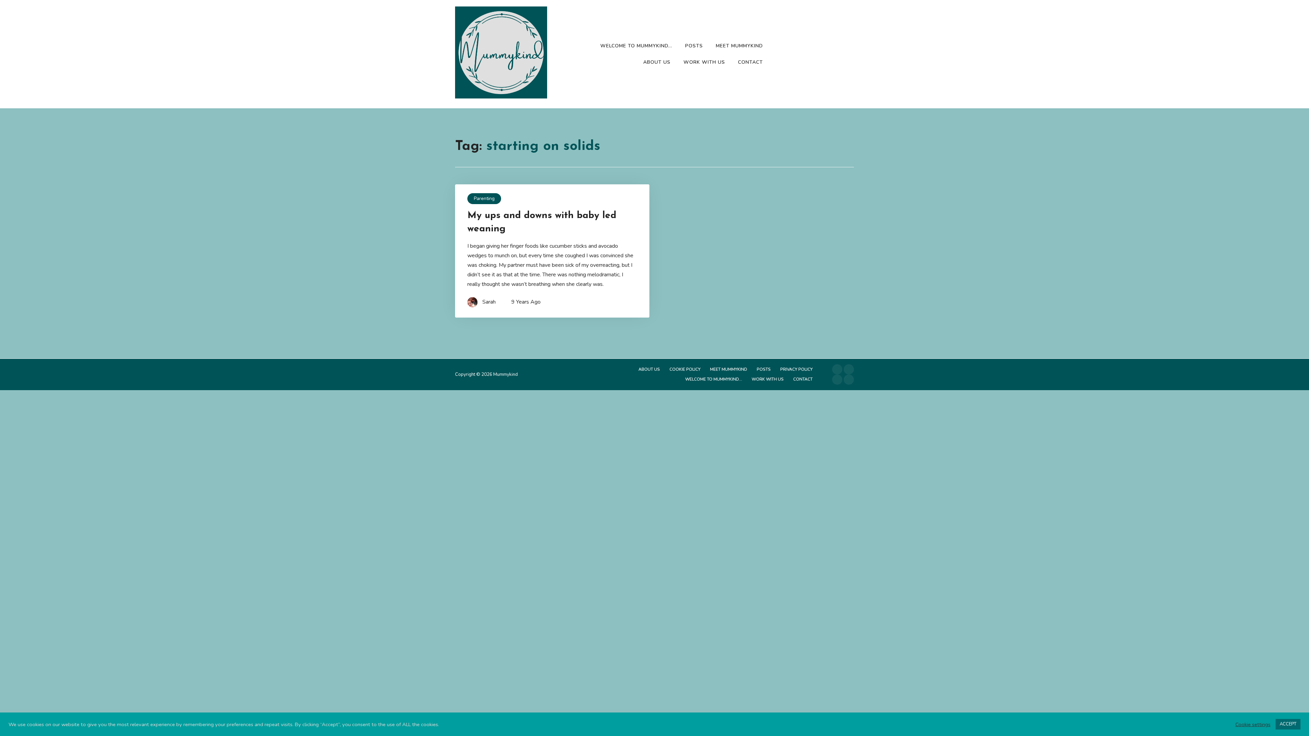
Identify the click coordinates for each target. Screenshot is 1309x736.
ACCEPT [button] (1288, 724)
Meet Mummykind (739, 46)
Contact (750, 62)
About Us (657, 62)
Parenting (484, 198)
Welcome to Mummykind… (636, 46)
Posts (694, 46)
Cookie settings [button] (1252, 724)
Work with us (704, 62)
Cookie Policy (685, 369)
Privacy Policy (796, 369)
